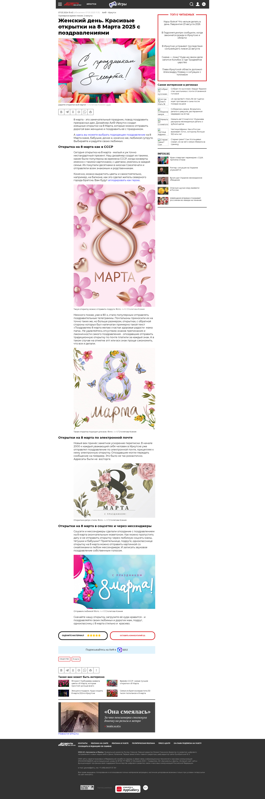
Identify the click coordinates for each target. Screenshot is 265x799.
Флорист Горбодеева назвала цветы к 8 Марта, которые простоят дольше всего (85, 683)
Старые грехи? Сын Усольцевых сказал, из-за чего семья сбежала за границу (188, 141)
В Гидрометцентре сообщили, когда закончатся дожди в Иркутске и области (182, 35)
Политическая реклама (143, 743)
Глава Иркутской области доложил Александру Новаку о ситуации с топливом (182, 72)
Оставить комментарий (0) (132, 636)
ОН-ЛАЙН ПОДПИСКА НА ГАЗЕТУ (188, 743)
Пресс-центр (164, 743)
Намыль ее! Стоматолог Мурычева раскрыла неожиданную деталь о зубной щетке (187, 121)
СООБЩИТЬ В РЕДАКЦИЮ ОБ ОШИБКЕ (94, 746)
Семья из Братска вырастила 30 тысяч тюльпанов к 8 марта (135, 692)
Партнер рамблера (104, 788)
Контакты (82, 743)
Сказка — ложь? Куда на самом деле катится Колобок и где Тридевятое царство (182, 60)
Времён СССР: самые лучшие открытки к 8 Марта (134, 682)
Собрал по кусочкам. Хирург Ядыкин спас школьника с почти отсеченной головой (188, 91)
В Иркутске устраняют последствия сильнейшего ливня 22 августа (182, 47)
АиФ (108, 105)
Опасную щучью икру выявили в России (184, 189)
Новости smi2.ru (68, 733)
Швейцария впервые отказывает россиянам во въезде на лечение (185, 199)
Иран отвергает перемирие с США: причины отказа (186, 159)
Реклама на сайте (99, 743)
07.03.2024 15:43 (65, 12)
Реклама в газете (120, 743)
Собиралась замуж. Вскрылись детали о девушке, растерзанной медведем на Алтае (186, 111)
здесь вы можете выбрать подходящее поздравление (110, 134)
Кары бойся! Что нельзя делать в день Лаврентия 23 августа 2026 (182, 23)
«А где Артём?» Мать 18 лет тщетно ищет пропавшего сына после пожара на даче (187, 101)
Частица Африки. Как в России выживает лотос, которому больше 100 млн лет (188, 131)
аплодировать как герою (124, 180)
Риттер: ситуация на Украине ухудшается (184, 169)
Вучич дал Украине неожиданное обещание (186, 179)
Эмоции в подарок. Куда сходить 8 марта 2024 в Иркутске (87, 692)
